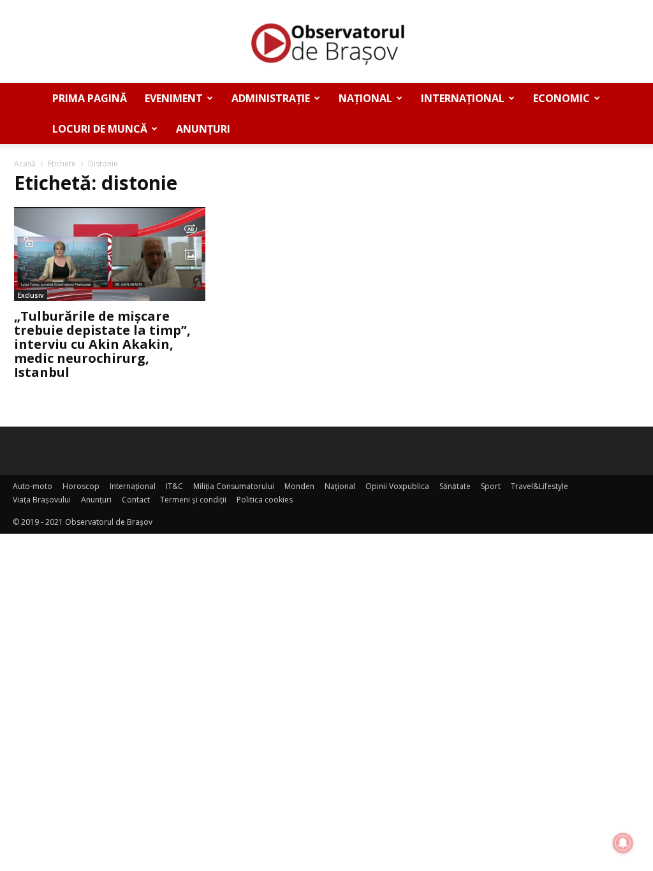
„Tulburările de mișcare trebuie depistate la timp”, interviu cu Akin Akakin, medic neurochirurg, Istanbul (102, 344)
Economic (561, 98)
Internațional (462, 98)
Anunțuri (203, 129)
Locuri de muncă (99, 129)
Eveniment (174, 98)
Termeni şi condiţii (193, 499)
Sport (491, 486)
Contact (136, 499)
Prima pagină (89, 98)
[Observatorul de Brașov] (326, 42)
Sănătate (455, 486)
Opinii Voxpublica (397, 486)
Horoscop (80, 486)
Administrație (270, 98)
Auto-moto (32, 486)
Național (365, 98)
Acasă (25, 163)
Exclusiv (30, 295)
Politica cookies (265, 499)
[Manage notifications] (623, 843)
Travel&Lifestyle (539, 486)
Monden (299, 486)
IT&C (174, 486)
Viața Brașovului (42, 499)
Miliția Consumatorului (233, 486)
